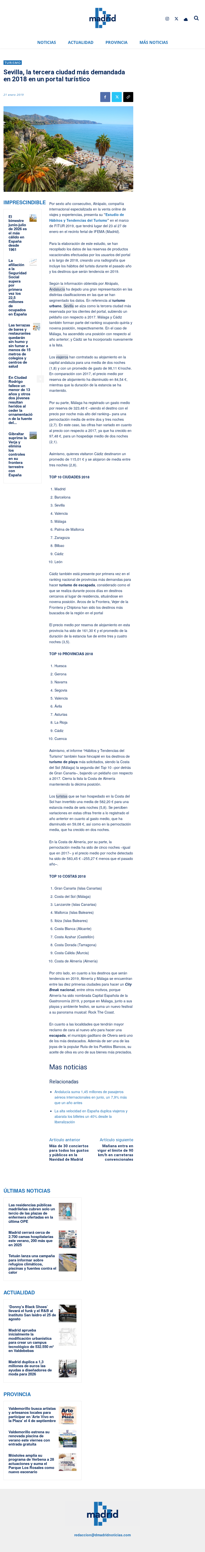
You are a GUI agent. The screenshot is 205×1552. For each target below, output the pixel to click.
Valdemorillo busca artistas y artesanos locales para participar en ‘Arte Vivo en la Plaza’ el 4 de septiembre (32, 1415)
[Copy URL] (128, 97)
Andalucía (57, 289)
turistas (62, 796)
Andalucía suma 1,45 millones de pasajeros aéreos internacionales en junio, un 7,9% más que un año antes (90, 1097)
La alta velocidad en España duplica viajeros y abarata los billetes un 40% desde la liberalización (91, 1116)
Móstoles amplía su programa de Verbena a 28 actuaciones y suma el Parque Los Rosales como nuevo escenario (31, 1463)
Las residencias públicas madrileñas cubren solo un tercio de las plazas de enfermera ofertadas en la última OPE (31, 1213)
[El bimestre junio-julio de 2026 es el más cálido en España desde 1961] (33, 218)
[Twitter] (176, 18)
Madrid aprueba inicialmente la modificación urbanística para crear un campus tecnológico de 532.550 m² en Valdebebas (31, 1340)
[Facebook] (105, 97)
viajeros (62, 356)
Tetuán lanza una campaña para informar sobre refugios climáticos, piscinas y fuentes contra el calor (32, 1264)
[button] (196, 18)
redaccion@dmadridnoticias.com (102, 1534)
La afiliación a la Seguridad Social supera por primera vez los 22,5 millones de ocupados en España (17, 287)
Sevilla (69, 305)
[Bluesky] (185, 18)
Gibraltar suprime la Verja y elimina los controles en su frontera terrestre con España (17, 454)
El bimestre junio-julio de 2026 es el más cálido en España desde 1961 (17, 233)
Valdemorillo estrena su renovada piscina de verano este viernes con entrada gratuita (29, 1438)
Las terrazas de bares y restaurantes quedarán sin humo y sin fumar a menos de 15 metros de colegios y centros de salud (19, 345)
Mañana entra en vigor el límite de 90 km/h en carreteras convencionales (115, 1153)
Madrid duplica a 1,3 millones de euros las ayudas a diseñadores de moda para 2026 (30, 1368)
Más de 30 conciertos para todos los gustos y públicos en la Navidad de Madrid (69, 1153)
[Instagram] (167, 18)
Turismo (12, 62)
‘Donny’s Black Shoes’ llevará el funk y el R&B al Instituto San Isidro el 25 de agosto (32, 1313)
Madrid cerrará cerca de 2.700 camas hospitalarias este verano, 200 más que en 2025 (30, 1238)
